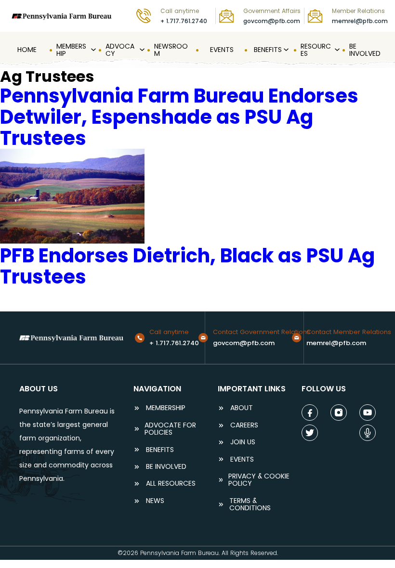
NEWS (155, 500)
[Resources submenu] (336, 50)
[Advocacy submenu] (141, 50)
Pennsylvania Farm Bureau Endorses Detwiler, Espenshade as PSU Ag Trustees (179, 117)
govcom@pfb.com (271, 21)
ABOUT (241, 408)
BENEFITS (160, 449)
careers (244, 425)
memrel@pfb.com (360, 21)
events (242, 459)
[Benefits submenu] (285, 50)
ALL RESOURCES (171, 483)
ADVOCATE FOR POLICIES (170, 429)
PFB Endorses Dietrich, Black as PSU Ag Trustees (187, 266)
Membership (165, 408)
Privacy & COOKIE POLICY (259, 480)
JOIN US (242, 442)
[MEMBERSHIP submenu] (92, 50)
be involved (166, 466)
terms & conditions (250, 504)
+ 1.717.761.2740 (183, 21)
